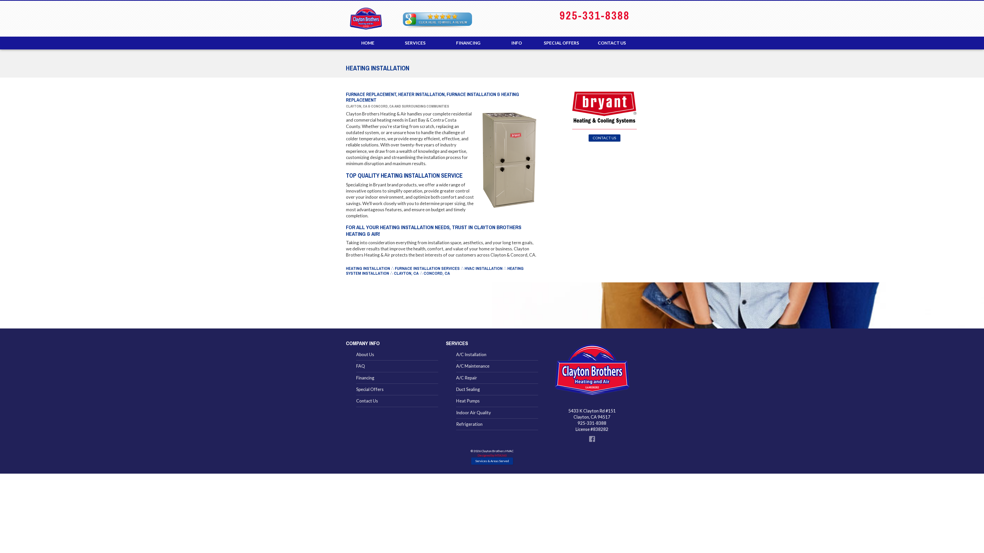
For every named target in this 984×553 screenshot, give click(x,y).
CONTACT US (604, 138)
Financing (468, 43)
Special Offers (561, 43)
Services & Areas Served (492, 461)
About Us (365, 354)
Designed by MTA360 (492, 455)
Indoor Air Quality (473, 412)
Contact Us (612, 43)
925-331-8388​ (595, 15)
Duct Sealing (468, 389)
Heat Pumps (468, 400)
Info (516, 43)
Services (415, 43)
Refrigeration (469, 424)
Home (367, 43)
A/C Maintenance (472, 366)
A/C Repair (466, 377)
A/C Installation (471, 354)
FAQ (360, 366)
